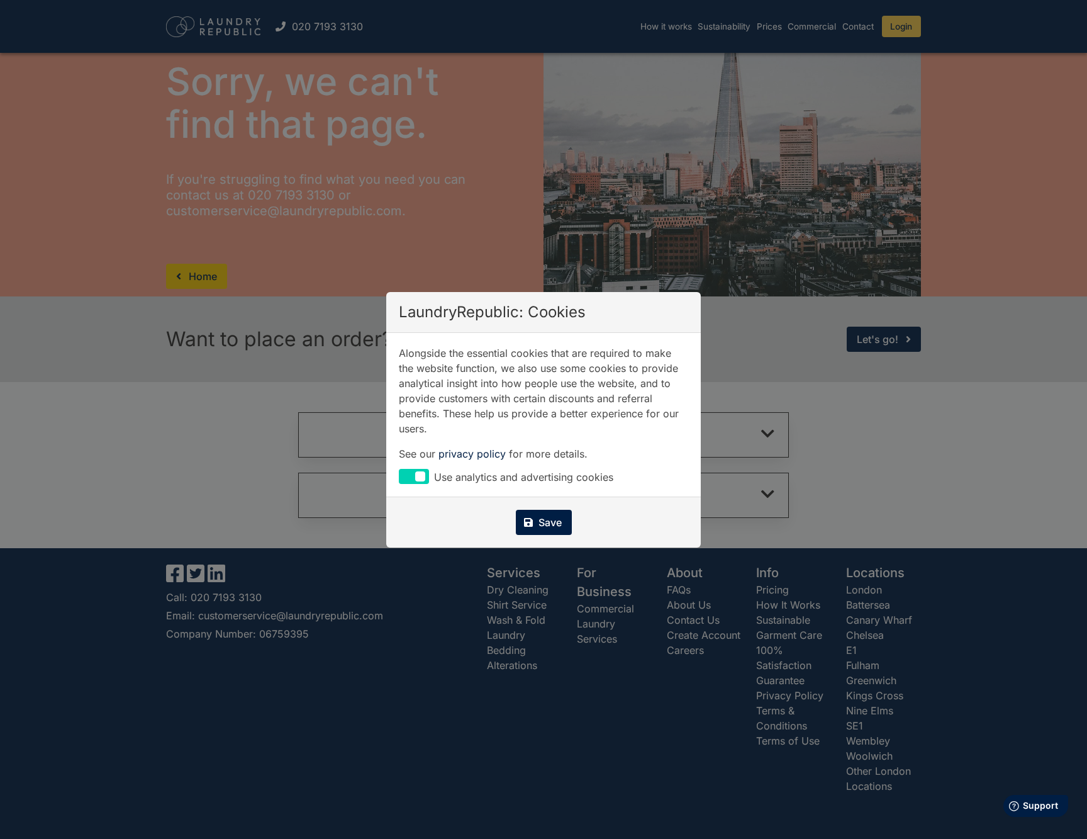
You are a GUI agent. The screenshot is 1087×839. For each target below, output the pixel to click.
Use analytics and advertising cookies (523, 477)
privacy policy (472, 454)
